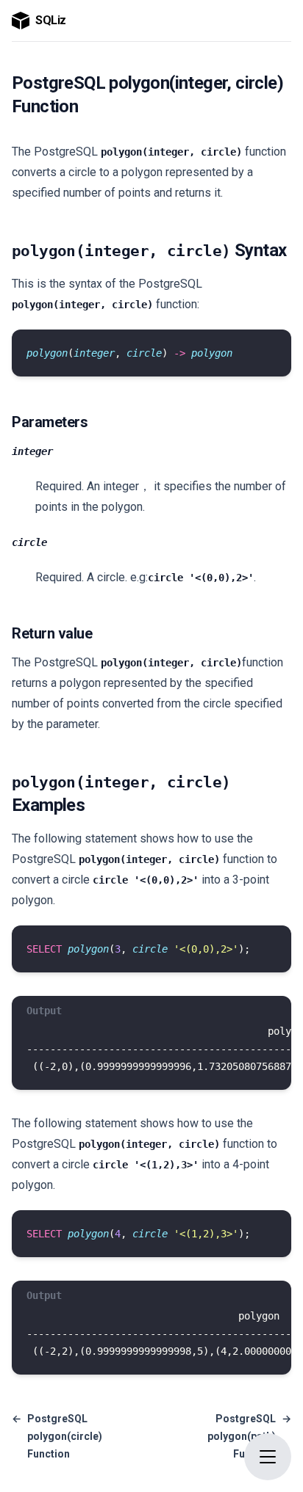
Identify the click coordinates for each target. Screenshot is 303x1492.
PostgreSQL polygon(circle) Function (57, 1436)
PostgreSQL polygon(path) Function (249, 1436)
